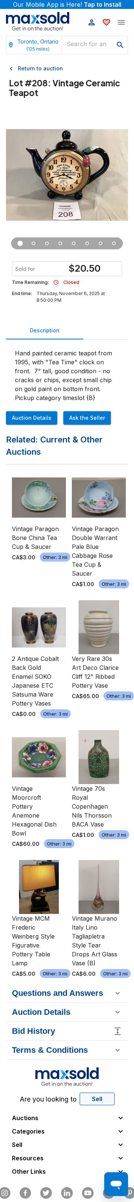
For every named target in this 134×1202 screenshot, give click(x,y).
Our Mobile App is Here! (67, 4)
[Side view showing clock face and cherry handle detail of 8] (46, 243)
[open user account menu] (91, 22)
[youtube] (88, 1193)
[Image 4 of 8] (60, 243)
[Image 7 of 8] (100, 243)
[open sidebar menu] (121, 22)
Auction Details (31, 418)
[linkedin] (67, 1193)
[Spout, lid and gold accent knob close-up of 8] (73, 243)
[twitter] (46, 1193)
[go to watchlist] (106, 22)
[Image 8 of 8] (113, 243)
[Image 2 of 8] (33, 243)
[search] (120, 45)
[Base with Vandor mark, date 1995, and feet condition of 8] (87, 243)
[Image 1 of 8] (20, 243)
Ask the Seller (87, 418)
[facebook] (25, 1193)
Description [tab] (45, 330)
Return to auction (40, 68)
